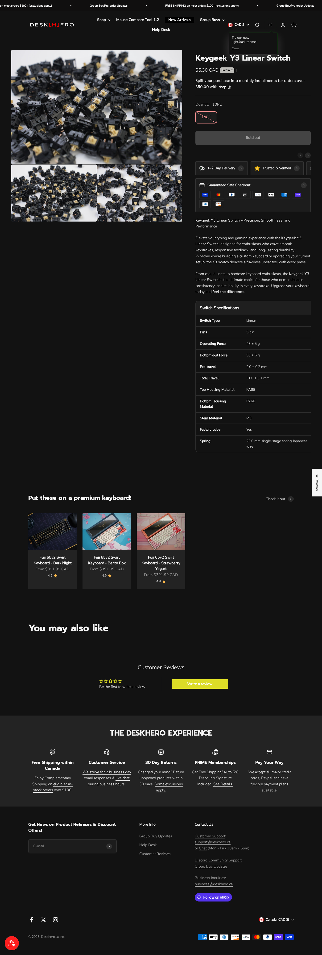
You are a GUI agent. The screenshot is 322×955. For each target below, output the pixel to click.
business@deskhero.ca (214, 884)
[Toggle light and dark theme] (270, 25)
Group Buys (210, 19)
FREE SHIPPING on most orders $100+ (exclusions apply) (177, 6)
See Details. (223, 784)
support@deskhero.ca (213, 842)
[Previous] (300, 155)
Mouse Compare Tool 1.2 (137, 19)
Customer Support (210, 836)
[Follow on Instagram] (55, 920)
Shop (101, 19)
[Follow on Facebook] (31, 920)
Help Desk (161, 29)
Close (235, 48)
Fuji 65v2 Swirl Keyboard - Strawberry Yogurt (161, 563)
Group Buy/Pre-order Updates (84, 6)
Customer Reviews (155, 853)
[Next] (308, 155)
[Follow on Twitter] (43, 920)
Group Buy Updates (155, 836)
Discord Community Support (218, 860)
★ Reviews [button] (317, 482)
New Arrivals (179, 19)
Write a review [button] (199, 684)
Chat (203, 848)
